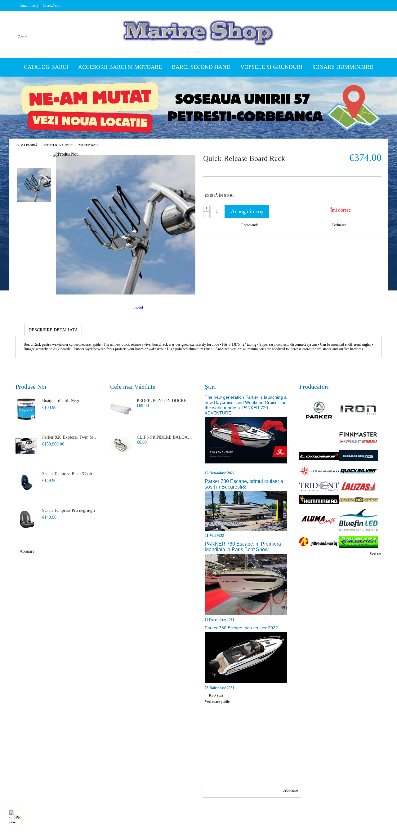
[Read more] (246, 443)
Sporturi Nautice (58, 145)
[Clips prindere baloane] (121, 446)
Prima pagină (26, 145)
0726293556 (235, 761)
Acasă (14, 738)
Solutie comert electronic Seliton (198, 831)
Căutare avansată (90, 29)
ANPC (108, 749)
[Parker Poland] (319, 410)
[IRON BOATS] (358, 410)
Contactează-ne (69, 761)
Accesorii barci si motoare (120, 67)
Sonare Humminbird (342, 67)
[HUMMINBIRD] (319, 500)
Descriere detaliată (53, 330)
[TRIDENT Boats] (319, 486)
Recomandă (249, 225)
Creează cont (52, 5)
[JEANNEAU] (319, 472)
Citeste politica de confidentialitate (148, 816)
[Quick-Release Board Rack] (125, 293)
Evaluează (339, 225)
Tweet (138, 307)
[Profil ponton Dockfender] (121, 409)
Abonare (27, 551)
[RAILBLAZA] (358, 542)
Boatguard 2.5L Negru (62, 400)
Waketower (89, 145)
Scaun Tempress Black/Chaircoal (70, 474)
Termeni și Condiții (73, 772)
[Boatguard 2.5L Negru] (26, 409)
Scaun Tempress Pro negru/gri (68, 510)
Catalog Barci (46, 67)
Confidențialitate (117, 738)
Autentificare (20, 761)
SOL (106, 761)
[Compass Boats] (319, 456)
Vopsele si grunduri (271, 67)
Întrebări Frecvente (72, 738)
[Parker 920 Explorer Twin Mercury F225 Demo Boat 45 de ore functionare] (26, 446)
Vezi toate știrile (217, 701)
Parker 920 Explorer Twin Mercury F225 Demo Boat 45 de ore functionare (70, 437)
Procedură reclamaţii (74, 749)
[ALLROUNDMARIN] (319, 542)
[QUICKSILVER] (358, 472)
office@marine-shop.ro (242, 737)
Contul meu (28, 5)
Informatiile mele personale (363, 816)
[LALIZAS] (358, 486)
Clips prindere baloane (165, 437)
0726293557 (235, 749)
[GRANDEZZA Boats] (358, 456)
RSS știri (216, 695)
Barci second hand (201, 67)
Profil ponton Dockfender (165, 400)
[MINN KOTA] (358, 500)
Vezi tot (375, 554)
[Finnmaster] (358, 438)
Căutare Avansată (24, 772)
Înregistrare (19, 749)
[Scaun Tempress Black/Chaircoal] (26, 482)
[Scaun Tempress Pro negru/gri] (26, 519)
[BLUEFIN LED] (358, 520)
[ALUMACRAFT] (319, 520)
